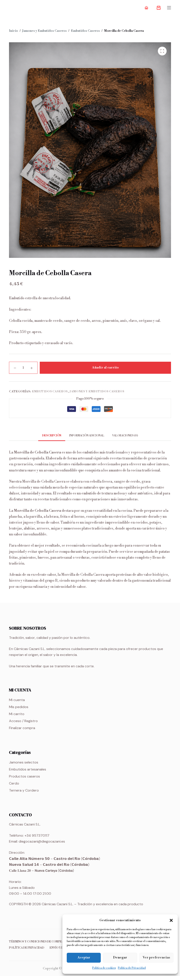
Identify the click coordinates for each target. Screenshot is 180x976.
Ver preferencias (156, 957)
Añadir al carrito (105, 367)
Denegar (120, 957)
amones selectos (24, 762)
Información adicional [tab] (86, 435)
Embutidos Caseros (50, 391)
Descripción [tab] (51, 435)
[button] (171, 920)
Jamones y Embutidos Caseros (97, 391)
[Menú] (169, 8)
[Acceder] (146, 7)
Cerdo (14, 783)
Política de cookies (104, 968)
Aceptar (83, 957)
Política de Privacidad (132, 968)
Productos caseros (24, 776)
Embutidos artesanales (27, 769)
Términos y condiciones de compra (36, 941)
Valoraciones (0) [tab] (125, 435)
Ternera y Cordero (24, 790)
